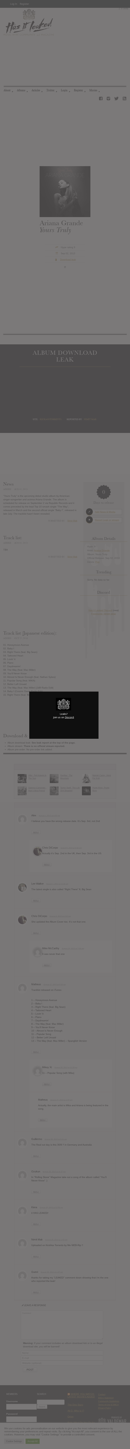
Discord (69, 717)
